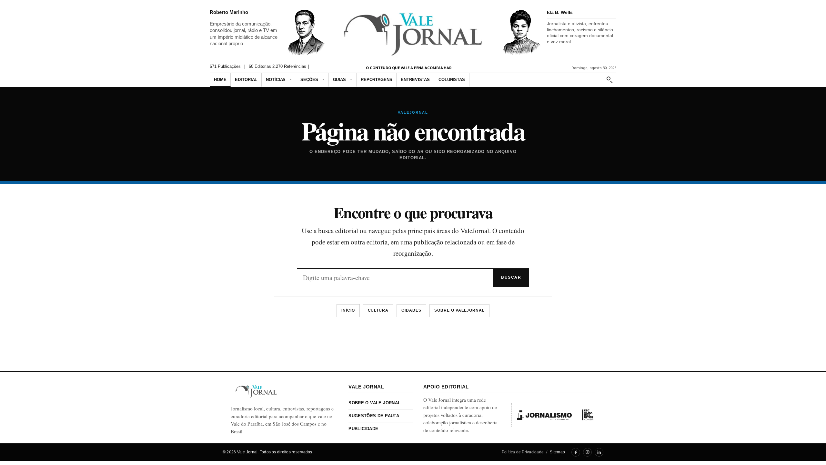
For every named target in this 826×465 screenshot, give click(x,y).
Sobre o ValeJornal (459, 310)
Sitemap (557, 452)
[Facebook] (575, 452)
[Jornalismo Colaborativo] (544, 415)
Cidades (411, 310)
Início (348, 310)
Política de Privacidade (523, 452)
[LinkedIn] (599, 452)
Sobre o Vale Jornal (374, 402)
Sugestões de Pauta (373, 415)
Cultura (378, 310)
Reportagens (376, 79)
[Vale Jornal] (256, 391)
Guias (339, 79)
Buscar (511, 277)
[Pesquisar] (609, 80)
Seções (309, 79)
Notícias (276, 79)
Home (220, 79)
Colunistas (451, 79)
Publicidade (363, 428)
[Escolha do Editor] (587, 415)
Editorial (246, 79)
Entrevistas (415, 79)
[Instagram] (587, 452)
